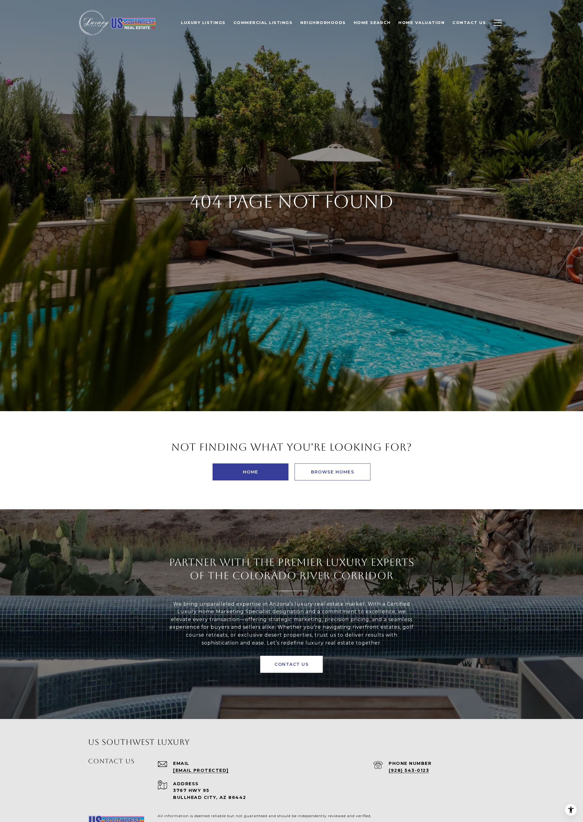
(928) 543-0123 (409, 770)
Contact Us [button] (291, 664)
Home (250, 472)
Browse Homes (332, 472)
